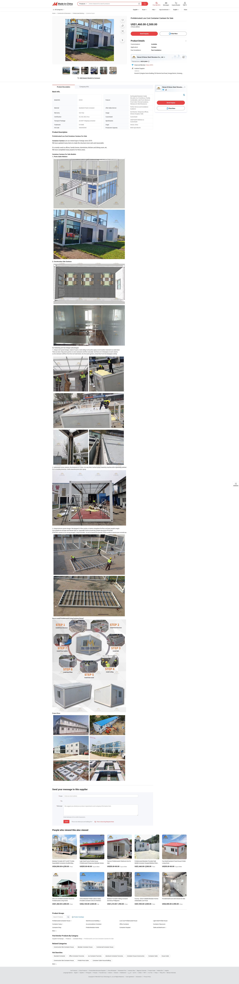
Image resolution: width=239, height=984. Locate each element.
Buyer (144, 9)
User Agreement (130, 976)
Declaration (139, 976)
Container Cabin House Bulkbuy (102, 960)
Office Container (124, 924)
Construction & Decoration (64, 13)
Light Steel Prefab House (160, 921)
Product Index (151, 970)
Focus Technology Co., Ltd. (107, 976)
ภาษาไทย (150, 972)
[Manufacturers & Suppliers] (62, 4)
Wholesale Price (122, 970)
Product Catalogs (78, 917)
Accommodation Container (93, 924)
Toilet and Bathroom (159, 927)
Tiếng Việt (162, 972)
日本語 (140, 972)
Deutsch (116, 972)
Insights (167, 970)
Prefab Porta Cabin (83, 960)
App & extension (164, 9)
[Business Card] (184, 95)
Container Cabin (153, 956)
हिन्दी (145, 972)
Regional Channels (141, 970)
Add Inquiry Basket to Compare (90, 78)
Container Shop (56, 927)
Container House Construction (135, 956)
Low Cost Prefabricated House (128, 921)
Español (82, 972)
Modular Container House (85, 947)
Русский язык (102, 972)
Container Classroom (159, 924)
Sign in (185, 5)
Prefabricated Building (78, 13)
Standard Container (59, 956)
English (76, 972)
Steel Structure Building (92, 921)
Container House (90, 13)
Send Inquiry (144, 34)
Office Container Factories (76, 956)
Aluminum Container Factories (114, 956)
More (54, 964)
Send (66, 821)
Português (88, 972)
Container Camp (57, 924)
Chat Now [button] (174, 34)
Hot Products (73, 970)
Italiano (110, 972)
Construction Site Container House (64, 947)
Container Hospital (125, 927)
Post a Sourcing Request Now (104, 822)
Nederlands (123, 972)
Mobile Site (160, 970)
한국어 (134, 972)
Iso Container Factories (94, 956)
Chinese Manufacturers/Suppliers (97, 970)
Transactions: (140, 61)
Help (153, 9)
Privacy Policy (147, 976)
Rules (185, 9)
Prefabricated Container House (61, 921)
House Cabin (165, 956)
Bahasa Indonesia (171, 972)
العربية (129, 972)
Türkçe (156, 972)
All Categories (59, 9)
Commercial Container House (104, 947)
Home (53, 13)
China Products (83, 970)
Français (95, 972)
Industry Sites (131, 970)
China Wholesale (112, 970)
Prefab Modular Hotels (92, 927)
